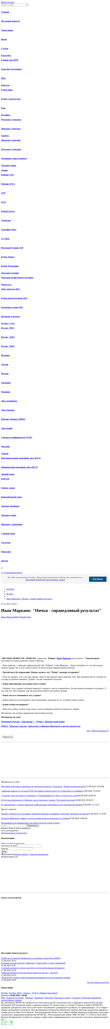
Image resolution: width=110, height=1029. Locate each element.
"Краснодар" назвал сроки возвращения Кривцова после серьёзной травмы (35, 977)
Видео (4, 39)
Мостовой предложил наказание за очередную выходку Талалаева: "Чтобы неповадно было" (43, 786)
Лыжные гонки (8, 165)
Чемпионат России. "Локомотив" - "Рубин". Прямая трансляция (33, 722)
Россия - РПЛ (7, 328)
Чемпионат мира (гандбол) (14, 158)
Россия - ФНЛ (8, 337)
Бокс (3, 108)
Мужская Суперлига (11, 119)
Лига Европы (7, 410)
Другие (4, 561)
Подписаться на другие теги (14, 833)
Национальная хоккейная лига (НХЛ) (19, 467)
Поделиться (8, 737)
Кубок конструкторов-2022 (14, 298)
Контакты (49, 998)
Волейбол (5, 115)
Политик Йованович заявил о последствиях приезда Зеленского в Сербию (35, 818)
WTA (3, 202)
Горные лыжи (8, 488)
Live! (12, 323)
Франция (5, 392)
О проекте (76, 998)
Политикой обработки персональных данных (45, 580)
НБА (3, 78)
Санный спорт (8, 533)
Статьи (4, 48)
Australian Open (8, 229)
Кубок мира (7, 90)
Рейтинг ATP (7, 175)
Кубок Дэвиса (7, 257)
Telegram (29, 998)
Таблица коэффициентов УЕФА (16, 437)
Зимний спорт (7, 474)
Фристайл (6, 552)
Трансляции (7, 30)
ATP (3, 193)
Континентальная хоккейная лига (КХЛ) (21, 458)
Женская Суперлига (11, 129)
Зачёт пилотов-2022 (10, 289)
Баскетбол (6, 55)
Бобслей (5, 479)
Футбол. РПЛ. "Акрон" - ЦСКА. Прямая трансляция (33, 993)
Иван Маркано (8, 617)
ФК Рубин (19, 617)
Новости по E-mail (15, 998)
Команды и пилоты (10, 316)
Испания (5, 355)
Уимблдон (6, 220)
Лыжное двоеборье (10, 506)
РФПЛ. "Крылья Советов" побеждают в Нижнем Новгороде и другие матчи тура (40, 726)
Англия (4, 364)
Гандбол (5, 136)
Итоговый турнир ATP (12, 248)
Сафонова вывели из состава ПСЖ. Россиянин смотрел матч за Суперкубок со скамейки (41, 791)
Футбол (4, 323)
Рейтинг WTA (8, 184)
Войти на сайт (7, 2)
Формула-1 (6, 284)
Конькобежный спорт (11, 497)
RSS (3, 998)
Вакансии (39, 998)
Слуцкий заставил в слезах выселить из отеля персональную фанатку (33, 968)
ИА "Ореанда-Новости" (98, 731)
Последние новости (10, 21)
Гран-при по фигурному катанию (17, 277)
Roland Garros (8, 211)
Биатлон (5, 85)
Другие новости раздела (98, 982)
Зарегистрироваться (39, 854)
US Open (5, 239)
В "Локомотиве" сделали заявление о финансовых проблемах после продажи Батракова (41, 805)
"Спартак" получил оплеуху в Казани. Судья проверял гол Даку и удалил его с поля (39, 795)
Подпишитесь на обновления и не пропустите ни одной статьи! (30, 823)
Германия (6, 383)
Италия (4, 373)
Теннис (4, 170)
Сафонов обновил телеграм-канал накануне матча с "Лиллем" (29, 973)
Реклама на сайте (62, 998)
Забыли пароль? (21, 854)
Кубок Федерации (9, 266)
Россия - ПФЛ (7, 346)
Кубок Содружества (11, 99)
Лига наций (6, 428)
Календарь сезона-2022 (12, 307)
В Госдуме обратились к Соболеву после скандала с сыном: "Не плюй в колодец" (38, 800)
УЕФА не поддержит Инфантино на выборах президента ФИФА (31, 958)
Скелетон (5, 542)
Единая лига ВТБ (9, 60)
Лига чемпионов (9, 401)
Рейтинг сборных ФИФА (13, 419)
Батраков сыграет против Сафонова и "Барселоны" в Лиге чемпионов (33, 963)
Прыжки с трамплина (11, 524)
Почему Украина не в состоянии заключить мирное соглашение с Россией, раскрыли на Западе (44, 814)
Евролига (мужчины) (11, 69)
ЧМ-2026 (5, 446)
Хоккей (4, 453)
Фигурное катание (10, 273)
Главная (5, 12)
